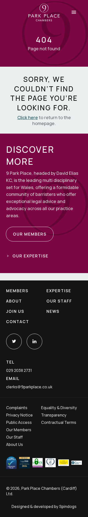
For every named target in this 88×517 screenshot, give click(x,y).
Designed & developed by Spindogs (44, 506)
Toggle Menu (73, 12)
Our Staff (59, 301)
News (52, 311)
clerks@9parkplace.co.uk (29, 387)
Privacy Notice (19, 415)
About (14, 301)
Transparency (53, 415)
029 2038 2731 (19, 370)
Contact (17, 321)
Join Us (15, 311)
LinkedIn (34, 341)
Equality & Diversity (59, 407)
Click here (27, 117)
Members (17, 290)
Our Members (18, 429)
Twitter (14, 341)
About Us (14, 444)
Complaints (16, 407)
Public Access (19, 422)
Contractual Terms (58, 422)
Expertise (58, 290)
